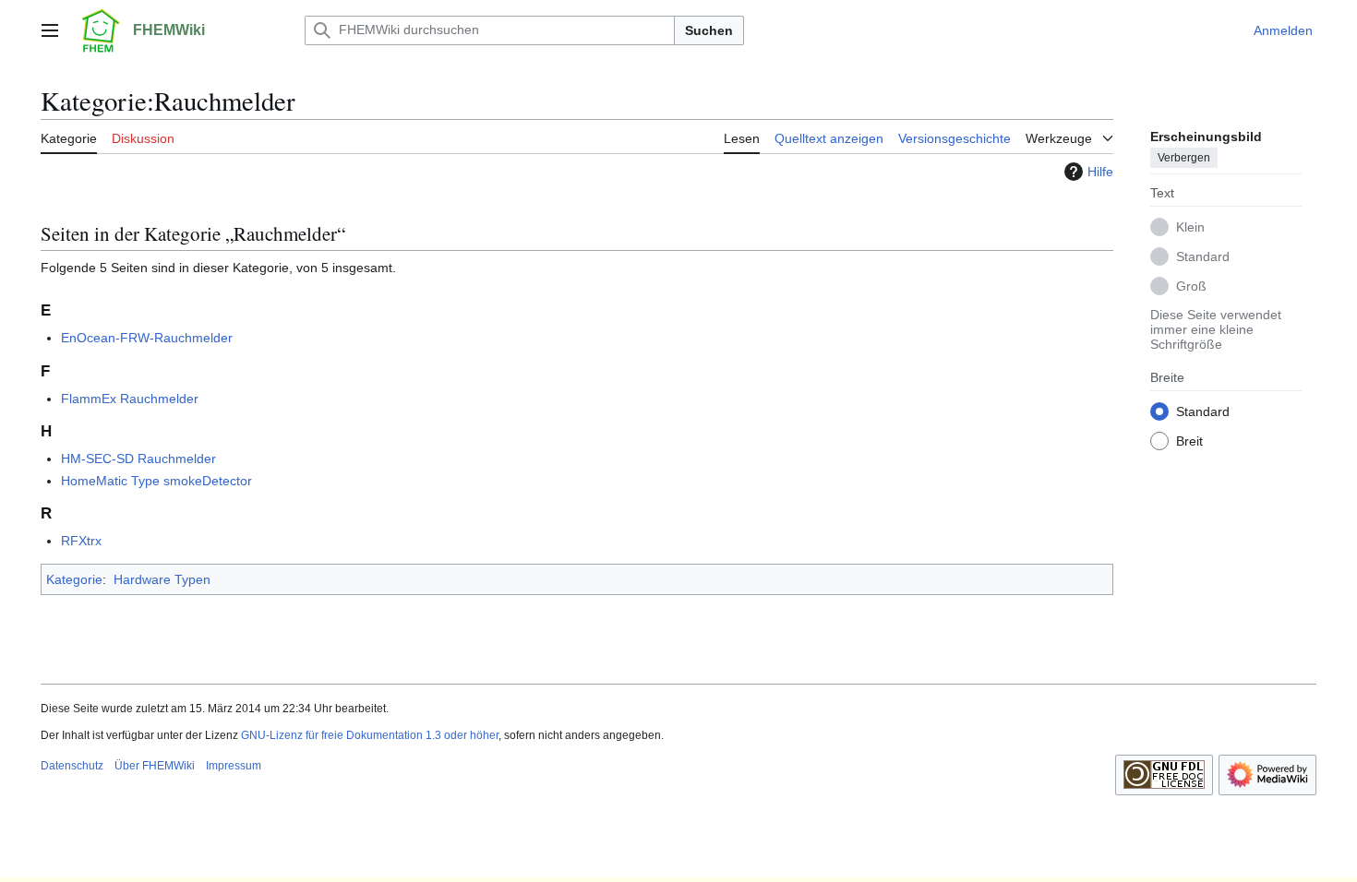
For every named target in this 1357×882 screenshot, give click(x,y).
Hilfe (1100, 171)
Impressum (233, 765)
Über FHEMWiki (154, 765)
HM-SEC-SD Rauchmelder (138, 458)
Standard (1203, 256)
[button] (50, 30)
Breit (1189, 441)
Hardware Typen (162, 579)
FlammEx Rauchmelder (129, 398)
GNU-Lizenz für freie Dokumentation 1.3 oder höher (369, 735)
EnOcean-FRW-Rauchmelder (147, 337)
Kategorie (74, 579)
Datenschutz (72, 765)
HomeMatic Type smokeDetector (156, 480)
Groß (1191, 286)
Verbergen (1184, 157)
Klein (1190, 227)
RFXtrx (81, 540)
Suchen (709, 30)
